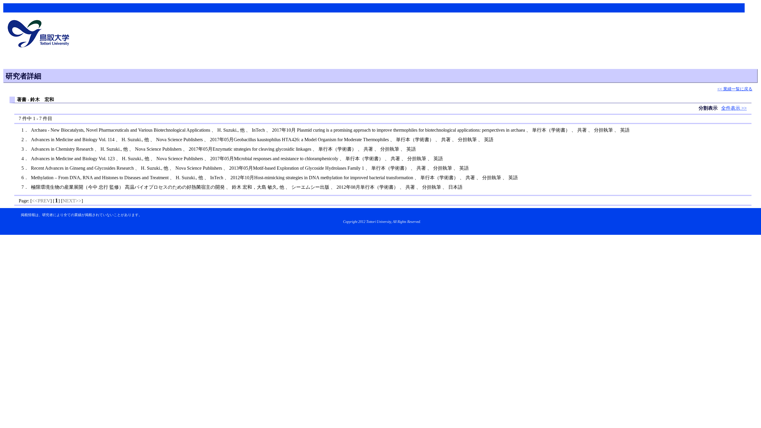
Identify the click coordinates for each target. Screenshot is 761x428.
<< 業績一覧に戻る (734, 88)
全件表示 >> (734, 108)
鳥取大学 (40, 34)
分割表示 (709, 108)
